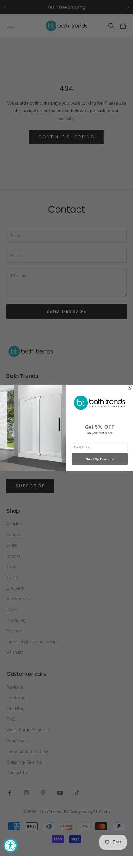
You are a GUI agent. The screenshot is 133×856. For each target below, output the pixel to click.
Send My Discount (100, 459)
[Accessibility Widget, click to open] (10, 845)
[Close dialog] (130, 388)
